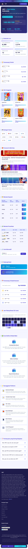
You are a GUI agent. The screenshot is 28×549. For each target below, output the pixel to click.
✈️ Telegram (4, 525)
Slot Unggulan (4, 506)
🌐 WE (9, 140)
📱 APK (8, 546)
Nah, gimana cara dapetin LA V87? (10, 446)
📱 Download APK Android (7, 16)
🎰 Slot (3, 133)
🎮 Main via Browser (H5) (18, 16)
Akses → (23, 253)
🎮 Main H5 (20, 546)
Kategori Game (5, 508)
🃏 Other (10, 137)
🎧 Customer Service (6, 527)
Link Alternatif (4, 517)
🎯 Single (23, 137)
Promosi (3, 511)
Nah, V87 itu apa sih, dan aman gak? (10, 442)
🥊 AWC (9, 133)
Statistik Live (4, 504)
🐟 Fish (22, 133)
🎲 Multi (3, 137)
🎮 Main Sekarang (23, 3)
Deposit (3, 513)
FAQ (2, 519)
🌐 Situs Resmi (5, 529)
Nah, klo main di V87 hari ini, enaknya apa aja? (12, 454)
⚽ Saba (16, 137)
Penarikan (4, 515)
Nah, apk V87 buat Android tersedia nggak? (12, 450)
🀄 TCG (3, 140)
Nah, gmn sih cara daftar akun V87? (10, 458)
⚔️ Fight (16, 133)
